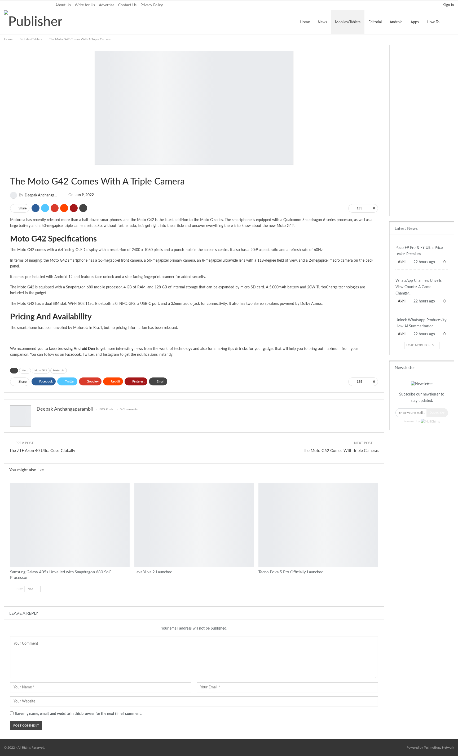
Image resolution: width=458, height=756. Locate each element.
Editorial (375, 22)
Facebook (73, 355)
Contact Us (127, 5)
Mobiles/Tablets (347, 22)
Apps (415, 22)
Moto (25, 370)
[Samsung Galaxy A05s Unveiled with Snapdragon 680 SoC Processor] (70, 525)
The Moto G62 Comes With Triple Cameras (341, 451)
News (322, 22)
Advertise (106, 5)
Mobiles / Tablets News (422, 241)
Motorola (58, 370)
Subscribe (437, 412)
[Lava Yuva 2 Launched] (194, 525)
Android (396, 22)
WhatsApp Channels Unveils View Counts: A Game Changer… (418, 287)
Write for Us (85, 5)
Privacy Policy (151, 5)
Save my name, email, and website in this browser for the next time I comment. (78, 714)
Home (305, 22)
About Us (63, 5)
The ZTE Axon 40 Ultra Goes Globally (42, 451)
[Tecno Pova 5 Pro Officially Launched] (318, 525)
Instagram (111, 355)
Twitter (88, 355)
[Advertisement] (421, 130)
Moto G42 (40, 370)
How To (433, 22)
